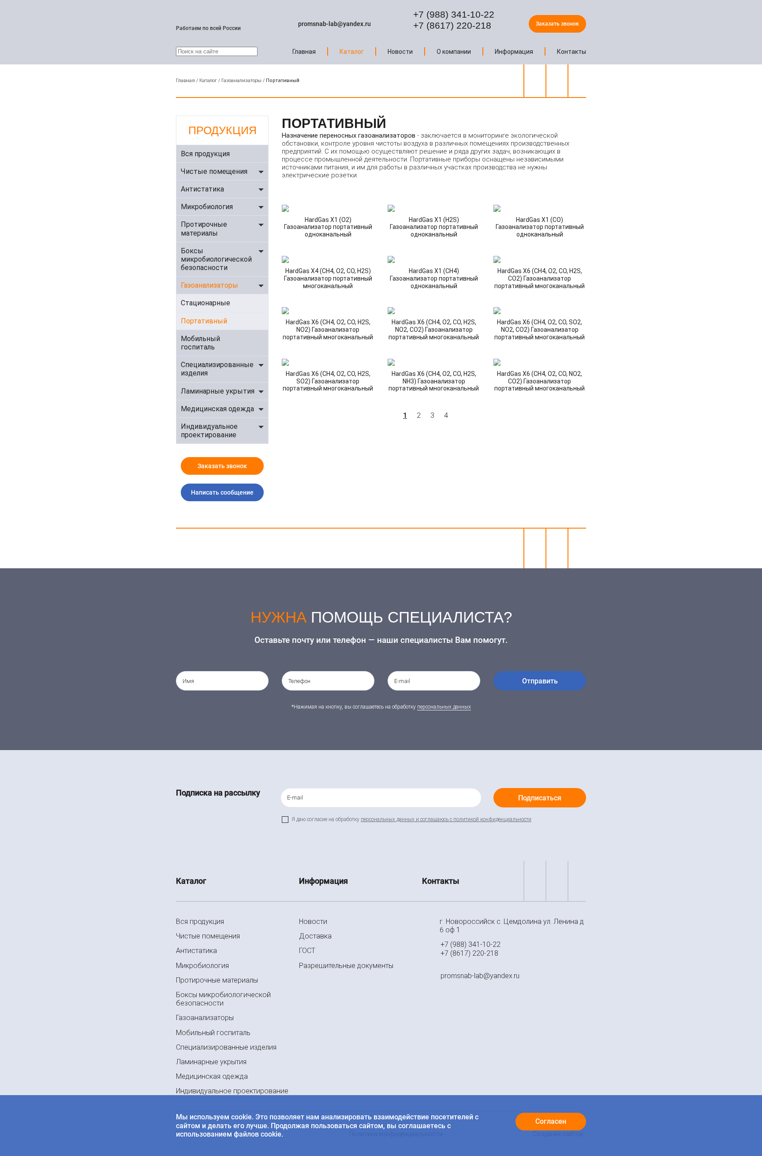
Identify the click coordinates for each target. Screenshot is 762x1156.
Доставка (315, 936)
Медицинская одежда (217, 409)
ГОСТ (307, 950)
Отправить (540, 681)
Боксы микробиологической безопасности (216, 259)
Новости (400, 51)
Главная (304, 51)
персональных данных (444, 707)
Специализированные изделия (217, 368)
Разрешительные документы (346, 965)
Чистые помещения (214, 171)
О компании (454, 51)
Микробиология (207, 207)
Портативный (204, 321)
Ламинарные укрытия (217, 391)
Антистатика (202, 189)
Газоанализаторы (241, 80)
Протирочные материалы (204, 228)
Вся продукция (205, 154)
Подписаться (539, 798)
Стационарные (205, 303)
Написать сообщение (222, 492)
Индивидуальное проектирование (209, 430)
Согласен (550, 1121)
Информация (514, 51)
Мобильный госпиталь (200, 342)
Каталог (352, 51)
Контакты (571, 51)
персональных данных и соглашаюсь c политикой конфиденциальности (446, 819)
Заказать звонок (557, 24)
